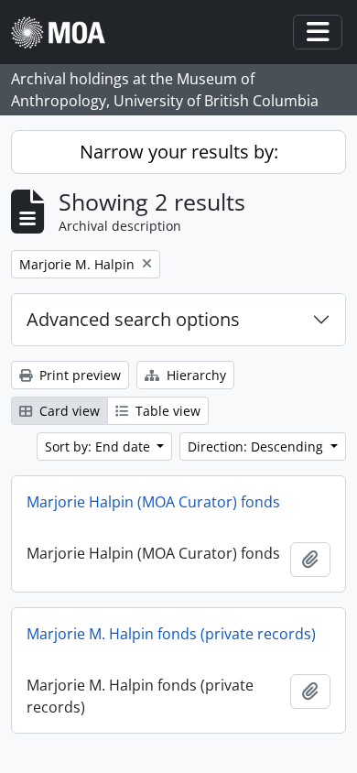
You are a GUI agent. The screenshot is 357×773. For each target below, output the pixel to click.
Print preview (78, 375)
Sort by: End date (99, 446)
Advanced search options (133, 319)
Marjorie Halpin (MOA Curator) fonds (153, 502)
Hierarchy (194, 375)
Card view (68, 410)
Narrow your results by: (179, 151)
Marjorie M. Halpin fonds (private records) (171, 634)
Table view (166, 410)
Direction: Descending (257, 446)
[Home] (65, 32)
